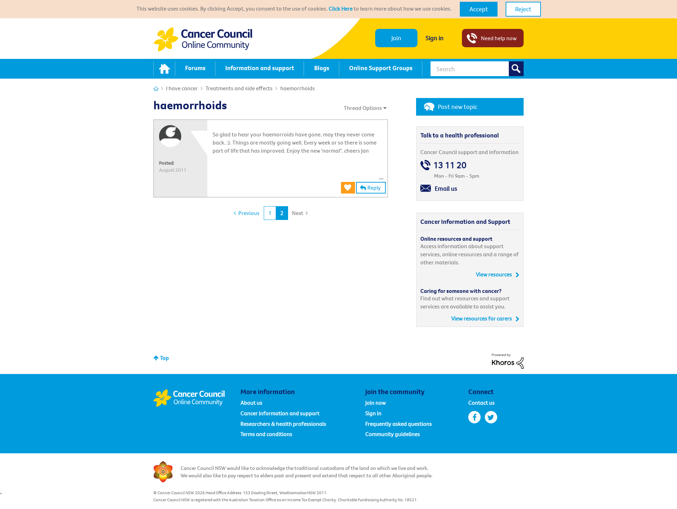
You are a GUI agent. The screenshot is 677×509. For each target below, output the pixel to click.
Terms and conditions (266, 433)
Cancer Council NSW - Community (202, 39)
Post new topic (457, 107)
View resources (494, 274)
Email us (446, 188)
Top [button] (164, 357)
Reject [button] (523, 9)
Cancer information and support (279, 413)
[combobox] (477, 68)
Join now (375, 402)
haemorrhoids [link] (297, 88)
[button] (479, 9)
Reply (374, 187)
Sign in (435, 38)
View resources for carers (481, 318)
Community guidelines (392, 433)
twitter (491, 417)
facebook (474, 417)
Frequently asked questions (398, 423)
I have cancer (182, 88)
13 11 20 (449, 165)
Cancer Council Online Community (196, 398)
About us (251, 402)
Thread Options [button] (363, 107)
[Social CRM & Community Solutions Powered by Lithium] (508, 360)
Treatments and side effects (239, 88)
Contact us (481, 402)
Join (396, 38)
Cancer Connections (156, 88)
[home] (164, 68)
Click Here (341, 8)
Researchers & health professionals (283, 423)
